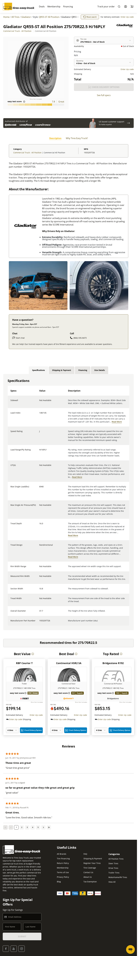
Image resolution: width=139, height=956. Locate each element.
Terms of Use (63, 872)
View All (112, 882)
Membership (53, 6)
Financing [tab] (82, 370)
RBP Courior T (24, 663)
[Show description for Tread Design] (39, 546)
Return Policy (63, 863)
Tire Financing (63, 858)
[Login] (125, 6)
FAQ (85, 854)
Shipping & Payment (92, 858)
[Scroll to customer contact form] (128, 123)
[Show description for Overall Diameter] (39, 612)
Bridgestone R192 (113, 663)
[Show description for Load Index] (39, 414)
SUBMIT (22, 936)
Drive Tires (113, 868)
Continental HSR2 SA (68, 663)
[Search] (119, 6)
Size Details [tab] (99, 370)
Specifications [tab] (38, 370)
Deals (42, 6)
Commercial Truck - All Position (17, 31)
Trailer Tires (113, 872)
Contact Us (88, 872)
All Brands (61, 854)
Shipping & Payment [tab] (61, 370)
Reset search (92, 17)
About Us (87, 877)
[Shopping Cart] (132, 6)
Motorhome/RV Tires (117, 877)
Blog (59, 881)
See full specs (104, 95)
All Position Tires (116, 859)
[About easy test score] (24, 101)
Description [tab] (55, 138)
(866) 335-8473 (80, 338)
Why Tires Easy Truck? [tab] (77, 138)
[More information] (33, 654)
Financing (68, 6)
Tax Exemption (90, 881)
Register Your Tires (92, 863)
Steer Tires (113, 863)
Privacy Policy (63, 877)
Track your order (106, 6)
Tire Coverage (89, 867)
